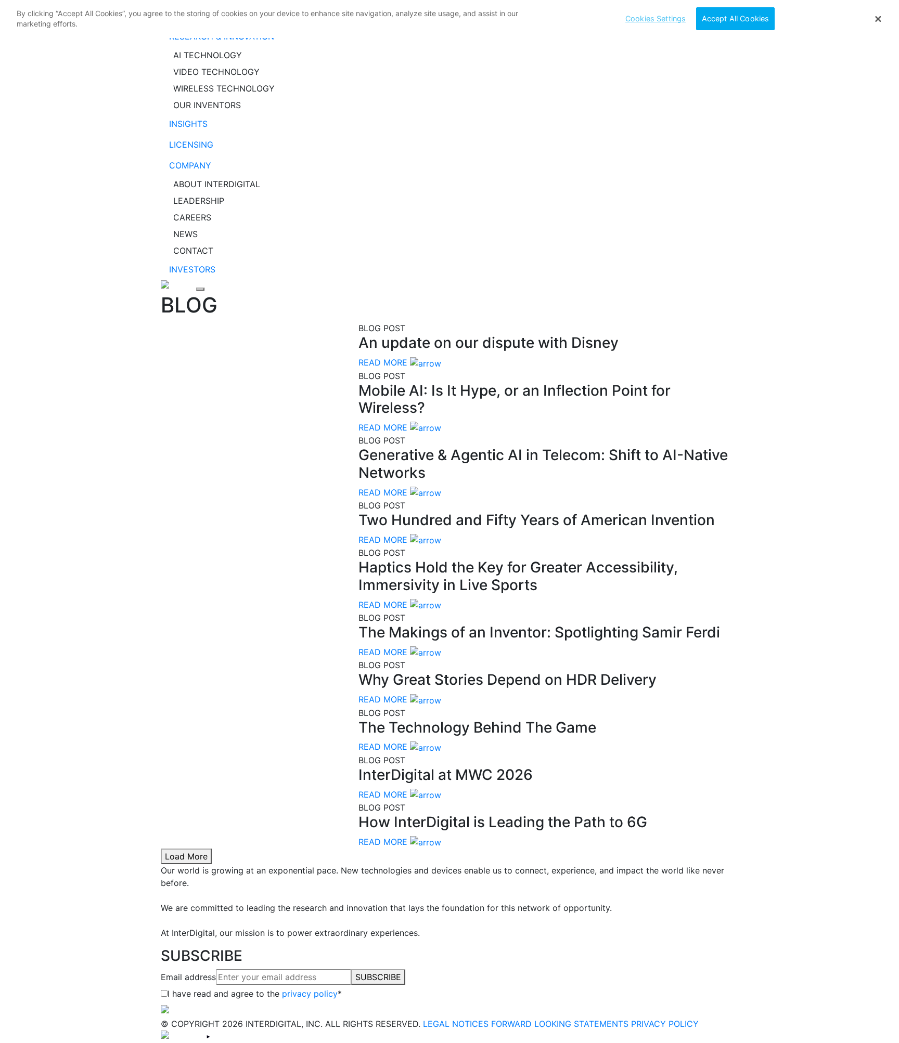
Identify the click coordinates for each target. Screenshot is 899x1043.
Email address (188, 977)
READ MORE (382, 362)
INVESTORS (192, 269)
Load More (186, 856)
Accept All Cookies (735, 18)
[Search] (178, 286)
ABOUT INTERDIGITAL (216, 184)
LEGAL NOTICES (456, 1024)
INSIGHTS (188, 124)
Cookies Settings (655, 18)
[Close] (878, 19)
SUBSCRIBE (378, 977)
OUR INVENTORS (207, 105)
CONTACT (193, 250)
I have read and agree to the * (255, 993)
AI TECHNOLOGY (207, 55)
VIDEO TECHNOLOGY (216, 72)
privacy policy (310, 993)
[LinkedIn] (181, 1036)
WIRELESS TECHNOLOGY (224, 88)
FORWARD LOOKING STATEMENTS (559, 1024)
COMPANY (190, 165)
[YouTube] (208, 1036)
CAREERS (192, 217)
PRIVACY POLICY (665, 1024)
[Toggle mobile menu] (200, 289)
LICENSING (191, 144)
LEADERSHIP (198, 200)
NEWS (185, 234)
